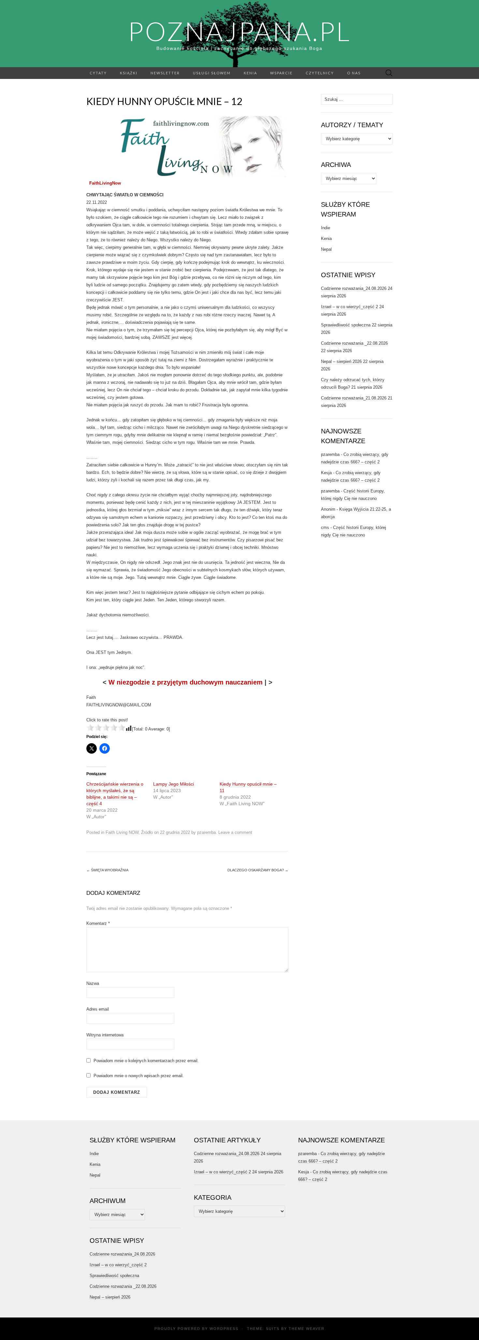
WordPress (224, 1329)
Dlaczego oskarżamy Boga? (257, 870)
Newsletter (165, 73)
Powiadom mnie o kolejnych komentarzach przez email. (146, 1060)
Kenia (250, 73)
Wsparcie (281, 73)
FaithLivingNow (105, 183)
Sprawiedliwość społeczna (345, 325)
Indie (325, 227)
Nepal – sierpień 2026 (341, 361)
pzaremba (206, 832)
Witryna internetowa (104, 1034)
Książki (129, 73)
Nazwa (92, 983)
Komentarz (98, 923)
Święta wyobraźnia (107, 870)
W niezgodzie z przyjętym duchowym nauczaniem (186, 682)
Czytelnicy (320, 73)
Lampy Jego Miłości (173, 784)
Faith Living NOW (122, 832)
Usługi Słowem (212, 73)
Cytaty (98, 73)
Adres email (97, 1009)
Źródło (147, 832)
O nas (354, 73)
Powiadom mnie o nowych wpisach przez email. (139, 1075)
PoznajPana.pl (239, 31)
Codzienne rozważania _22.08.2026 (354, 343)
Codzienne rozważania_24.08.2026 (353, 288)
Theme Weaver (307, 1329)
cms (325, 527)
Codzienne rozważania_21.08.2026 (353, 398)
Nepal (326, 249)
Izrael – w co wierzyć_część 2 (349, 306)
